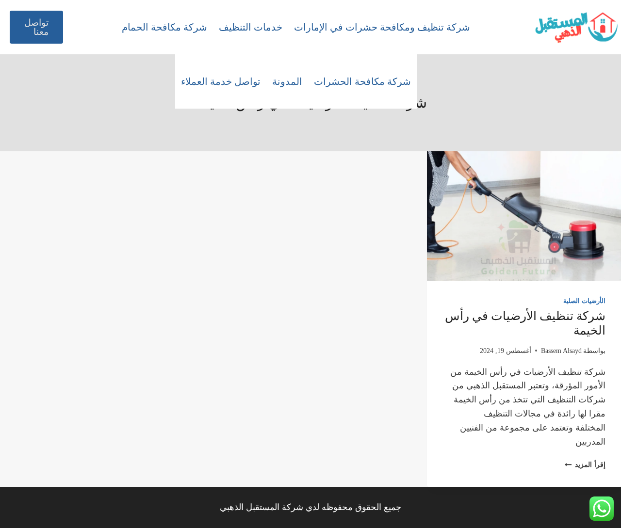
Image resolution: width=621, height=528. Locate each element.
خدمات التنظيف (250, 27)
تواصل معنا (36, 27)
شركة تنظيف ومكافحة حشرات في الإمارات (382, 27)
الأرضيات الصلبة (584, 301)
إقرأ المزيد (585, 464)
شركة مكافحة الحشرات (362, 81)
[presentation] (524, 216)
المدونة (287, 81)
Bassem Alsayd (561, 350)
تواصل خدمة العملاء (221, 81)
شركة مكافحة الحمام (164, 27)
